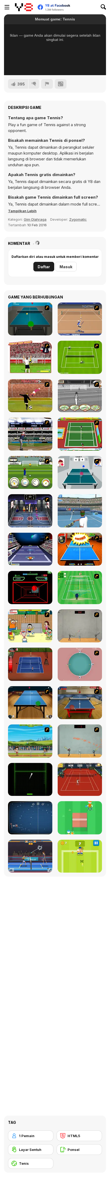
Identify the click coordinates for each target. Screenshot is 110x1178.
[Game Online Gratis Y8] (24, 7)
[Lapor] (47, 84)
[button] (22, 211)
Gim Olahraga (35, 219)
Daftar (44, 266)
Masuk (66, 266)
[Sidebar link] (7, 7)
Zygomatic (78, 219)
